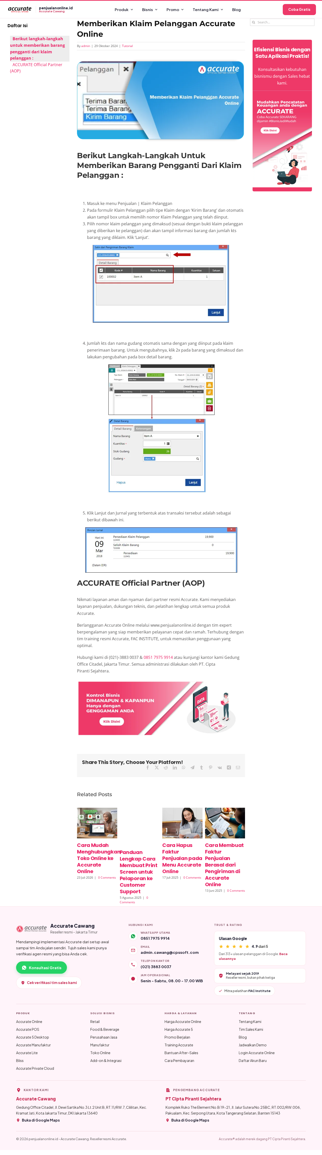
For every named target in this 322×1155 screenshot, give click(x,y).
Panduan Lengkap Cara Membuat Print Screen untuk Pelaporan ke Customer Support (138, 872)
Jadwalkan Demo (253, 1045)
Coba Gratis (299, 9)
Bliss (20, 1060)
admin (85, 46)
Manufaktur (99, 1045)
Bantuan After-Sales (181, 1052)
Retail (95, 1021)
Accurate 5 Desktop (32, 1037)
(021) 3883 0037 (156, 966)
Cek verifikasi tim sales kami (52, 982)
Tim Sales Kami (251, 1029)
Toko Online (100, 1052)
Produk (122, 9)
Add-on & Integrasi (106, 1060)
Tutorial (127, 46)
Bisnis (147, 9)
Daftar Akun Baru (253, 1060)
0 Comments (107, 877)
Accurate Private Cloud (35, 1068)
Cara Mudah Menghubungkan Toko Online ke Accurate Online (98, 858)
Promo (173, 9)
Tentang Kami (206, 9)
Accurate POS (27, 1029)
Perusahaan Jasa (103, 1037)
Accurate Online (29, 1021)
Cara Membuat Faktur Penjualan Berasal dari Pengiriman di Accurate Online (224, 865)
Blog (236, 9)
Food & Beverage (104, 1029)
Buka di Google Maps (41, 1120)
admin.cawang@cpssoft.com (170, 952)
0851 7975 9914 (159, 657)
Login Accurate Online (257, 1052)
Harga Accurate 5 (179, 1029)
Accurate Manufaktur (33, 1045)
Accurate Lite (27, 1052)
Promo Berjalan (177, 1037)
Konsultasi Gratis (45, 967)
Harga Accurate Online (183, 1021)
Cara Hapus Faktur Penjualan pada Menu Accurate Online (182, 858)
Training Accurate (179, 1045)
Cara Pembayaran (179, 1060)
